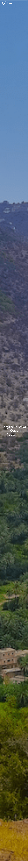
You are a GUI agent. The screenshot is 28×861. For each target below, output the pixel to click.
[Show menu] (25, 3)
